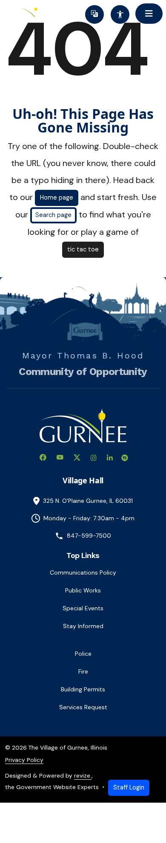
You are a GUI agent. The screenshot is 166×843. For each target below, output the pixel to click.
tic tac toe (83, 249)
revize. (83, 775)
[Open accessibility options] (120, 14)
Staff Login (128, 787)
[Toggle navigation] (149, 13)
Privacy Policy (24, 760)
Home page (56, 197)
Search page (53, 215)
